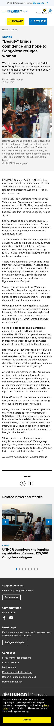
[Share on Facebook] (30, 483)
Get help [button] (38, 22)
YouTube (11, 618)
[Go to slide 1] (17, 569)
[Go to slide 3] (23, 569)
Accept (27, 720)
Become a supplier (12, 681)
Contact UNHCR (10, 662)
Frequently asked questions (16, 657)
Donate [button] (44, 13)
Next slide (48, 522)
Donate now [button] (11, 597)
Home (5, 29)
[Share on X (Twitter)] (23, 483)
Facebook (4, 618)
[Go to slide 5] (29, 569)
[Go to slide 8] (38, 569)
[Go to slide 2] (20, 569)
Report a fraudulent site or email (19, 677)
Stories (14, 29)
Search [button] (38, 13)
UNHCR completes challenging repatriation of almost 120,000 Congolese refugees (25, 553)
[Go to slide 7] (35, 569)
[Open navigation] (3, 11)
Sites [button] (50, 13)
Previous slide (5, 522)
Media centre (9, 667)
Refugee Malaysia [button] (16, 642)
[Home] (17, 11)
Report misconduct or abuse (17, 672)
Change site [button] (38, 2)
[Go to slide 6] (32, 569)
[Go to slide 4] (26, 569)
